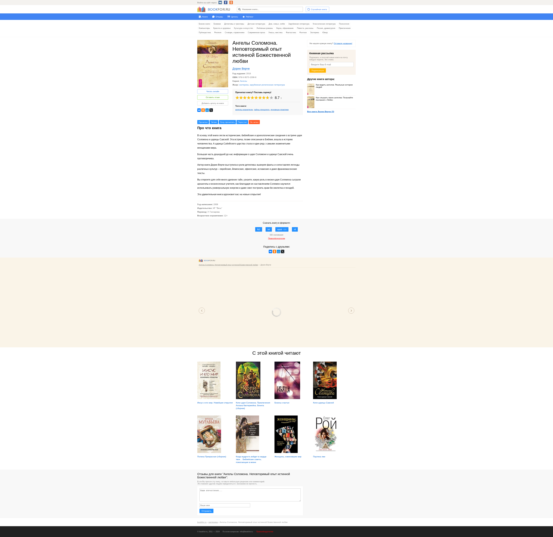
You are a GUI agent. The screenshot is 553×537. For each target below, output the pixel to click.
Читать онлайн (212, 91)
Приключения (345, 28)
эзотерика (244, 85)
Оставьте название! (343, 43)
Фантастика (291, 32)
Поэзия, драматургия (326, 28)
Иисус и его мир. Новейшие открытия (215, 403)
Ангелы (243, 81)
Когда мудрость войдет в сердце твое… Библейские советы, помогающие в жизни (251, 459)
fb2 (258, 229)
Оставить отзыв (213, 97)
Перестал (242, 122)
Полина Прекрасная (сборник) (211, 456)
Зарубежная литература (298, 24)
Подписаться (317, 70)
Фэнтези (303, 32)
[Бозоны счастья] (287, 398)
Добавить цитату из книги (213, 103)
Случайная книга (319, 9)
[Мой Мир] (207, 110)
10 (271, 98)
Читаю (214, 122)
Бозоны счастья (281, 403)
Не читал (254, 122)
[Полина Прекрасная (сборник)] (209, 452)
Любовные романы (264, 28)
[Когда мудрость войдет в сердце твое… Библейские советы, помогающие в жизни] (247, 452)
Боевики (217, 24)
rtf (295, 229)
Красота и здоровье (222, 28)
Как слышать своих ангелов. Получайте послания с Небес (334, 98)
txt (269, 229)
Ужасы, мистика (275, 32)
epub (281, 229)
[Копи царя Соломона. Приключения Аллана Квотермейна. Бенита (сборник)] (248, 398)
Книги (205, 17)
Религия (217, 32)
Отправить (206, 511)
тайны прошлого (261, 109)
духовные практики (280, 109)
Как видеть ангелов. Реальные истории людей (334, 86)
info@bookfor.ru (246, 532)
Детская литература (256, 24)
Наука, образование (284, 28)
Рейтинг (249, 17)
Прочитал (203, 122)
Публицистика (205, 32)
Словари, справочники (234, 32)
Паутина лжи (319, 456)
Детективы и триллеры (234, 24)
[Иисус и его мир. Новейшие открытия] (208, 398)
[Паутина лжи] (325, 452)
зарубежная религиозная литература (267, 85)
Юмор (325, 32)
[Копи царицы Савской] (325, 398)
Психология (344, 24)
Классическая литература (324, 24)
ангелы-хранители (244, 109)
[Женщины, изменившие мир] (286, 452)
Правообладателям (264, 532)
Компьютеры (204, 28)
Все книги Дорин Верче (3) (320, 111)
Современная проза (256, 32)
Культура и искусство (243, 28)
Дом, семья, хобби (277, 24)
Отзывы (219, 17)
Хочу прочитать (227, 122)
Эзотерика (314, 32)
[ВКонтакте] (199, 110)
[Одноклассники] (203, 110)
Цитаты (234, 17)
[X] (211, 110)
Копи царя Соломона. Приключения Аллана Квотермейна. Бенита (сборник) (253, 405)
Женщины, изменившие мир (287, 456)
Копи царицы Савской (323, 403)
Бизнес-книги (204, 24)
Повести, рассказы (305, 28)
